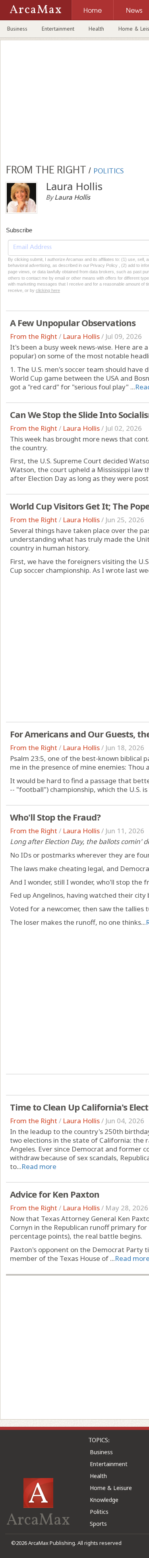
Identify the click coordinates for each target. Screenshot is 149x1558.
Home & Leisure (111, 1488)
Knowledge (104, 1500)
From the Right (33, 336)
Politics (99, 1511)
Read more (38, 1166)
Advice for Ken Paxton (54, 1194)
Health (96, 28)
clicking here (48, 290)
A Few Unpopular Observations (72, 323)
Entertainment (58, 28)
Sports (98, 1523)
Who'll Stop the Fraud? (55, 817)
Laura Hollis (81, 336)
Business (17, 28)
